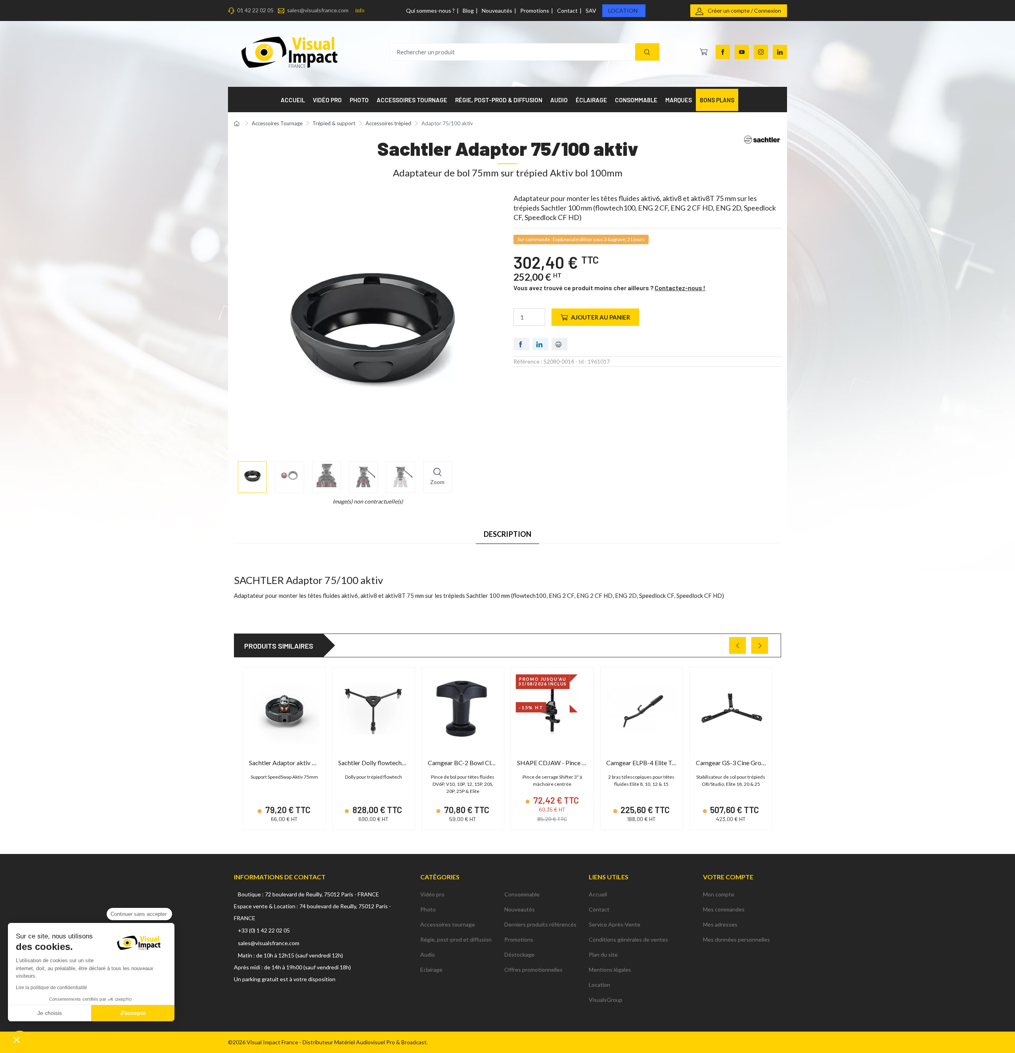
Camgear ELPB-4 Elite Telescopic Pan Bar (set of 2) (675, 762)
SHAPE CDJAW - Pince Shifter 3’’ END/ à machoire (586, 762)
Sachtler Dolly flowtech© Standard (385, 762)
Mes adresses (720, 924)
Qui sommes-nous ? (430, 10)
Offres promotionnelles (533, 969)
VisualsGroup (605, 999)
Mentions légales (610, 969)
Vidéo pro (432, 894)
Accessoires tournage (447, 924)
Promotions (534, 10)
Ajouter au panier (600, 317)
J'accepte (133, 1013)
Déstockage (519, 954)
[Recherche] (647, 52)
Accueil (598, 894)
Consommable (522, 894)
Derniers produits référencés (540, 924)
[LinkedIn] (780, 52)
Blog (468, 10)
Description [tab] (508, 534)
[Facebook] (723, 52)
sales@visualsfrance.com (318, 10)
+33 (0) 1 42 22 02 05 (264, 930)
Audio (427, 954)
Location (623, 10)
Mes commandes (724, 909)
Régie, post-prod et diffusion (456, 939)
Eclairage (431, 969)
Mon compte (718, 894)
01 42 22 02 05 (255, 10)
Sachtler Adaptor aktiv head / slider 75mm (306, 762)
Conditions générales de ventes (628, 939)
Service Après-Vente (614, 924)
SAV (591, 10)
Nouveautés (497, 10)
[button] (16, 1039)
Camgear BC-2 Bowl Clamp (465, 762)
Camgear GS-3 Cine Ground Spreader (746, 762)
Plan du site (603, 954)
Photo (428, 909)
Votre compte (728, 877)
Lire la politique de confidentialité (51, 987)
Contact (567, 10)
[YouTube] (742, 52)
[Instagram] (761, 52)
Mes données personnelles (736, 939)
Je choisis (49, 1013)
